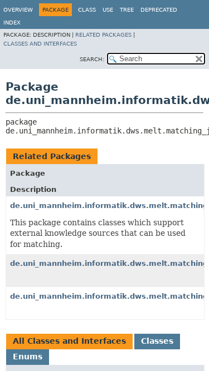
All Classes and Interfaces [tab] (69, 341)
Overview (18, 10)
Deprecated (158, 10)
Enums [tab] (27, 356)
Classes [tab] (157, 341)
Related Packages (103, 35)
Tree (127, 10)
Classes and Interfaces (40, 44)
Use (108, 10)
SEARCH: (92, 59)
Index (12, 22)
